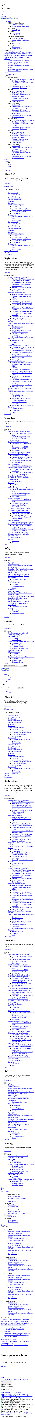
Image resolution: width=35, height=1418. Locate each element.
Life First (11, 562)
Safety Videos (16, 582)
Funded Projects (16, 640)
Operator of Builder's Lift (19, 459)
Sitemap (12, 1341)
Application (15, 638)
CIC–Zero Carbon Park (19, 81)
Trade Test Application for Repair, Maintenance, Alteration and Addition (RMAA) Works (19, 477)
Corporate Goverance (14, 194)
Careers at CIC (12, 201)
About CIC (7, 693)
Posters (14, 588)
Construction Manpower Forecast (18, 62)
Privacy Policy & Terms (22, 1341)
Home (6, 691)
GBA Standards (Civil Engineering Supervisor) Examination (22, 473)
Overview (15, 206)
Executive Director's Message (20, 26)
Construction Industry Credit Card (22, 316)
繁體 (9, 165)
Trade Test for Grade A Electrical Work (19, 452)
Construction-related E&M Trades (18, 442)
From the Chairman (17, 25)
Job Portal (15, 299)
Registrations (8, 777)
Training (6, 775)
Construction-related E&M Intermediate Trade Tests (20, 448)
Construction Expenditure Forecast (14, 52)
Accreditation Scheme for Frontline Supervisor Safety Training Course (18, 575)
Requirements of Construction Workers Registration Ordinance (21, 281)
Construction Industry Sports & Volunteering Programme (21, 87)
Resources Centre (9, 74)
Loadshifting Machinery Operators (22, 457)
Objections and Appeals (19, 211)
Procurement (12, 215)
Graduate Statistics (22, 54)
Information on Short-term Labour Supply (18, 56)
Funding (6, 1139)
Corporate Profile (13, 193)
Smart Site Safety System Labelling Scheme (21, 569)
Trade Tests (7, 936)
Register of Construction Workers (22, 287)
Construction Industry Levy (16, 205)
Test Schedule (16, 440)
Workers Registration (18, 91)
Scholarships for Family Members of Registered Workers (22, 309)
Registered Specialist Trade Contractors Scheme (20, 99)
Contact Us (7, 159)
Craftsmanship (16, 105)
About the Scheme (17, 327)
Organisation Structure (14, 199)
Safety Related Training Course (17, 571)
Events (6, 72)
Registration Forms (17, 340)
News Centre (8, 21)
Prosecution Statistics (14, 71)
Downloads (15, 342)
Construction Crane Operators (21, 455)
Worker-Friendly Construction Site (22, 303)
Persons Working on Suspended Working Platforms (21, 461)
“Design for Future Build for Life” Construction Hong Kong (22, 107)
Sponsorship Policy (17, 643)
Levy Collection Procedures (20, 208)
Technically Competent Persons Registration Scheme (21, 95)
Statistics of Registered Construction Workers (18, 54)
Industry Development (11, 773)
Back (2, 1190)
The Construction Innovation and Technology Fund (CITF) (18, 634)
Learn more (7, 183)
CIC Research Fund (14, 636)
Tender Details (16, 220)
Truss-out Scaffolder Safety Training (22, 466)
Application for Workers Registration (23, 279)
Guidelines (15, 584)
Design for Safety (13, 572)
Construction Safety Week (19, 579)
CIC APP (15, 315)
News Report (16, 30)
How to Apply (16, 328)
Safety (6, 1067)
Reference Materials (18, 586)
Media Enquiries (17, 35)
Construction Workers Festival (21, 301)
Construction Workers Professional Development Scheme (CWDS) (22, 312)
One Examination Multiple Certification (20, 467)
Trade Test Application (18, 93)
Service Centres (16, 291)
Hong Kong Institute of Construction (23, 79)
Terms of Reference (18, 645)
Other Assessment (13, 464)
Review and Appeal (18, 289)
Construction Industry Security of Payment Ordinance (22, 116)
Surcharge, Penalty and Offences (21, 210)
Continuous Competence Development (19, 334)
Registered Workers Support (16, 292)
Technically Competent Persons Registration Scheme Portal (21, 331)
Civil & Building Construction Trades (19, 431)
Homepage (4, 1366)
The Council (12, 196)
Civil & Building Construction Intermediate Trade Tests (21, 437)
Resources (11, 339)
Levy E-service (16, 101)
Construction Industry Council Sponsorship (21, 641)
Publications (11, 203)
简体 (9, 167)
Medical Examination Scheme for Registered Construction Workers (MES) (22, 296)
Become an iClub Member (20, 110)
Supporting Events (17, 646)
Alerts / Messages (13, 564)
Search (25, 665)
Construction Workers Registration (18, 277)
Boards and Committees (15, 198)
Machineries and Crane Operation (18, 454)
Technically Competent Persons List (22, 337)
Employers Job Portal (18, 318)
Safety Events (12, 577)
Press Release (16, 33)
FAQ (13, 344)
